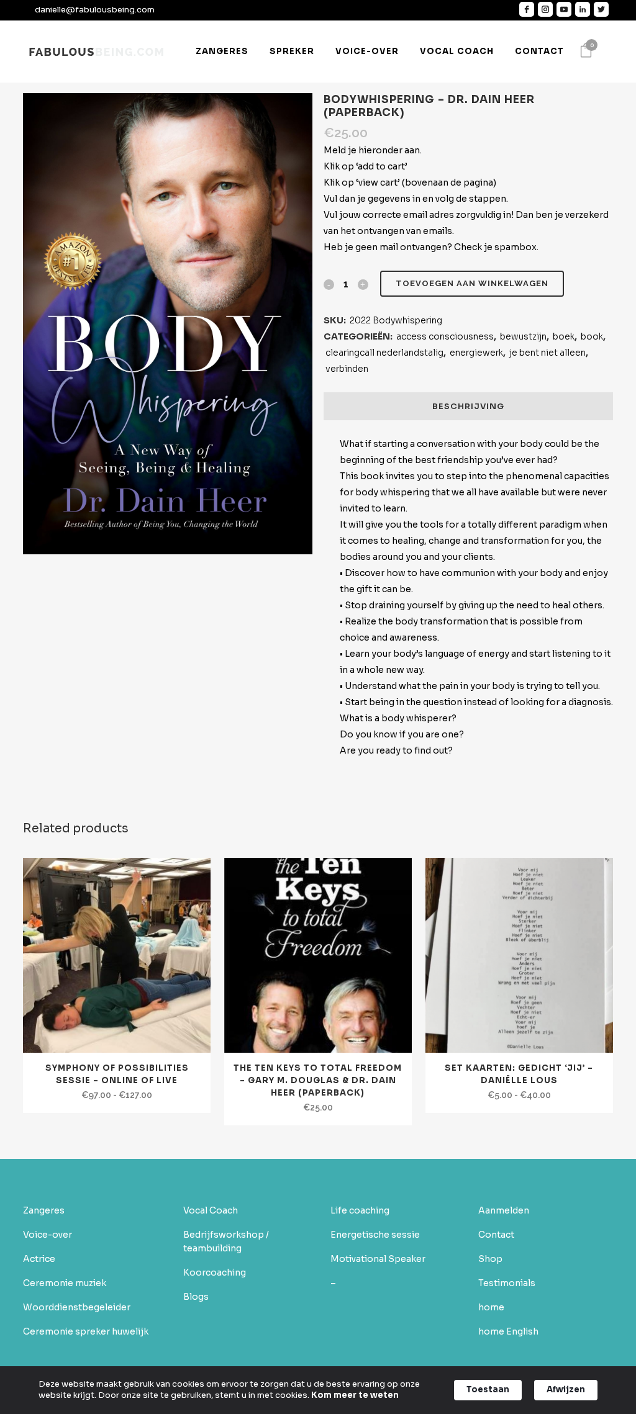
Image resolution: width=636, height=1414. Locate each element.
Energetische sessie (375, 1234)
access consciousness (445, 336)
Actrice (39, 1258)
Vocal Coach (210, 1210)
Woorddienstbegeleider (76, 1307)
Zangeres (44, 1210)
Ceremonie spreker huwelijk (85, 1331)
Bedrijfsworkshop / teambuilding (226, 1241)
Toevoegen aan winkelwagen (472, 283)
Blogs (196, 1296)
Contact (496, 1234)
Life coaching (359, 1210)
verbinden (346, 368)
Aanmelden (503, 1210)
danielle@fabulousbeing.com (95, 9)
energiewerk (476, 352)
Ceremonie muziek (64, 1283)
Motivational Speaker (377, 1258)
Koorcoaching (214, 1272)
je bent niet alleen (547, 352)
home (491, 1307)
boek (564, 336)
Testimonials (506, 1283)
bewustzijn (523, 336)
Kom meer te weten (355, 1395)
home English (508, 1331)
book (592, 336)
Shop (490, 1258)
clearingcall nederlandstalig (384, 352)
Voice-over (47, 1234)
